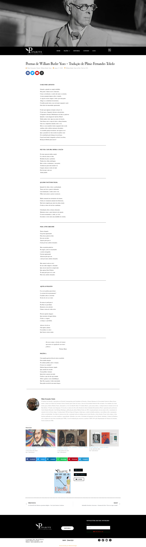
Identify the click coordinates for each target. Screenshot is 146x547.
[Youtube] (37, 73)
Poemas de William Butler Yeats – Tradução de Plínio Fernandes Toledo (70, 63)
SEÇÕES (66, 50)
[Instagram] (42, 73)
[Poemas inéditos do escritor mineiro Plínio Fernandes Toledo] (72, 437)
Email (88, 524)
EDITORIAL (76, 50)
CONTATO (86, 50)
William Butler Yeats (46, 68)
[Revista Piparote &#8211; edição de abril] (104, 437)
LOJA (94, 50)
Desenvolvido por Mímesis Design (68, 545)
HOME (58, 50)
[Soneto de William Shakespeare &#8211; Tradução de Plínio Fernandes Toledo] (41, 437)
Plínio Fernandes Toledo (33, 68)
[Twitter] (32, 73)
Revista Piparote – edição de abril (98, 447)
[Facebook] (28, 73)
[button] (109, 50)
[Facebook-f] (99, 540)
